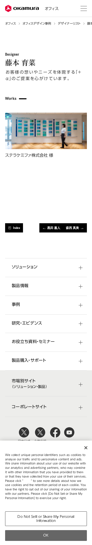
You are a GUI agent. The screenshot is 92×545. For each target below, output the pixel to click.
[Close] (85, 447)
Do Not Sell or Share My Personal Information (45, 518)
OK (46, 535)
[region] (46, 493)
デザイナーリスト (69, 23)
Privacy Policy (16, 502)
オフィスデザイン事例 (36, 23)
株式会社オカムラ (22, 8)
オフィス (52, 9)
